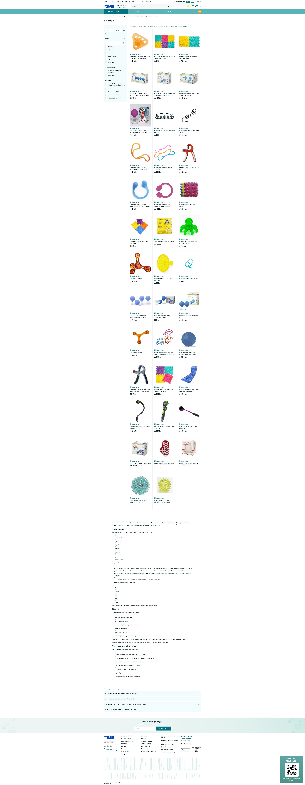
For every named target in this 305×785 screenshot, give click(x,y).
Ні (192, 1)
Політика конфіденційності (148, 751)
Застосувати (108, 34)
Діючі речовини (125, 754)
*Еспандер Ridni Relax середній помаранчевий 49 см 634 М (139, 168)
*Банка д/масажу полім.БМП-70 (188, 463)
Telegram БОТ (110, 749)
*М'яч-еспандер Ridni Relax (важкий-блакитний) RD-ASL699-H (189, 354)
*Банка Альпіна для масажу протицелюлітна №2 (162, 316)
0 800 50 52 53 (122, 5)
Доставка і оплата (146, 743)
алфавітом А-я (173, 26)
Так (188, 1)
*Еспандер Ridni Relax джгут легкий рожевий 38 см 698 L (162, 205)
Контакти (127, 1)
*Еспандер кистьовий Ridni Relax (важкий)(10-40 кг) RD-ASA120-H (140, 390)
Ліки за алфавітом (134, 11)
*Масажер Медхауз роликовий (188, 278)
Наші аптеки (168, 11)
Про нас (138, 1)
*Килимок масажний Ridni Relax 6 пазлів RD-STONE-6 (164, 57)
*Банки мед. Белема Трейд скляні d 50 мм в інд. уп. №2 (140, 464)
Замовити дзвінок (186, 738)
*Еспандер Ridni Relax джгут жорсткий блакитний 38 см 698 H (140, 205)
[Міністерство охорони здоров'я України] (196, 749)
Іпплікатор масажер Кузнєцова (164, 241)
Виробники (144, 736)
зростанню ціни (152, 26)
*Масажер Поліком (136, 278)
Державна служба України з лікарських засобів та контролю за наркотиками (186, 749)
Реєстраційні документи (167, 749)
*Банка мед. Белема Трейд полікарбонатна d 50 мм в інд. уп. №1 (140, 132)
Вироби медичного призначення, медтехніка (130, 16)
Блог (133, 1)
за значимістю (142, 26)
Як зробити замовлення (147, 741)
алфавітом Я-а (183, 26)
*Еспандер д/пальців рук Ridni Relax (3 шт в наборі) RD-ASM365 (164, 353)
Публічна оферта (146, 749)
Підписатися (163, 728)
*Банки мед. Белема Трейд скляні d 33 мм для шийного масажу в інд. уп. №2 (164, 95)
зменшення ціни (163, 26)
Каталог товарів (113, 16)
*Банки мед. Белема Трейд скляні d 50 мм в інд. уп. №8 (189, 94)
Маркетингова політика (167, 744)
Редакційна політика (166, 747)
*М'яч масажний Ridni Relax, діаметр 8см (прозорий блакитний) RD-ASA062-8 (138, 502)
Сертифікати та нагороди (168, 752)
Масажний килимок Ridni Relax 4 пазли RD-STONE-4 (164, 390)
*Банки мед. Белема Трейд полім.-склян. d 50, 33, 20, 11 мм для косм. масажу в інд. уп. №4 (139, 95)
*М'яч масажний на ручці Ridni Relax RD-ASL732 (188, 427)
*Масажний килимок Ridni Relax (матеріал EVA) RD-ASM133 (188, 390)
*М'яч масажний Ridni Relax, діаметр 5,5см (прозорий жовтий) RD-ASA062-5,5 (162, 502)
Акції (199, 11)
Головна (106, 16)
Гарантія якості (146, 1)
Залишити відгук (136, 54)
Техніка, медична (147, 16)
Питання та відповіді (117, 1)
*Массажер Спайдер (136, 352)
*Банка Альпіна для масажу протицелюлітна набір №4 (138, 316)
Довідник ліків (125, 751)
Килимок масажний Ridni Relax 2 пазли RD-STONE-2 (188, 57)
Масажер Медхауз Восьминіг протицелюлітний (188, 242)
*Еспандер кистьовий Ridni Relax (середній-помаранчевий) (140, 57)
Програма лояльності (127, 741)
